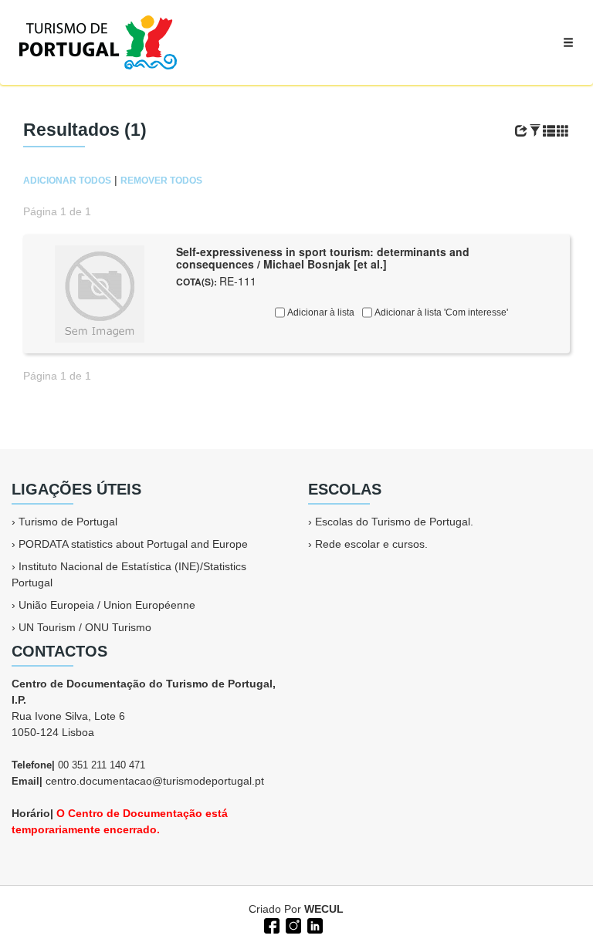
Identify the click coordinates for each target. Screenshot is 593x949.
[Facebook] (270, 924)
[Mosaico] (563, 131)
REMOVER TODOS (161, 180)
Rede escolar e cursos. (371, 544)
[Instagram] (292, 924)
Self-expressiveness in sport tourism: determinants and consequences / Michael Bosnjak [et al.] (322, 258)
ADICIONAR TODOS (67, 180)
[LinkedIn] (313, 924)
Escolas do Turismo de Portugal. (394, 521)
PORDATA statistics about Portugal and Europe (133, 544)
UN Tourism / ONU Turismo (85, 627)
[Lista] (549, 131)
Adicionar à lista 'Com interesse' (440, 312)
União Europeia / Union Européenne (107, 605)
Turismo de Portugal (68, 521)
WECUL (324, 909)
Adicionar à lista (319, 312)
